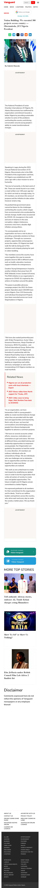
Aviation (6, 839)
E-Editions (19, 7)
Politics (28, 7)
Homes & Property (26, 847)
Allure (6, 837)
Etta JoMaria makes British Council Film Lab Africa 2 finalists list (17, 675)
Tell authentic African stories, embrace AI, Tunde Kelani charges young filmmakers (18, 599)
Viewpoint (24, 873)
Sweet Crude (25, 860)
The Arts (23, 864)
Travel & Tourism (26, 868)
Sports (6, 877)
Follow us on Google (24, 12)
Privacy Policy (26, 816)
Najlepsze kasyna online (10, 823)
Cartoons (24, 866)
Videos (23, 870)
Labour (6, 862)
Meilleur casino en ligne (28, 819)
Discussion (7, 850)
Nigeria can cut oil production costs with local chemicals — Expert (20, 385)
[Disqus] (20, 735)
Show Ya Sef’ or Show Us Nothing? (16, 636)
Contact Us (8, 816)
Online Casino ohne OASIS (11, 819)
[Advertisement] (20, 86)
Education (7, 852)
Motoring (7, 868)
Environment (25, 839)
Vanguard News (9, 2)
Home (6, 7)
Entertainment (25, 837)
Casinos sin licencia (8, 828)
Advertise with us (28, 813)
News (12, 7)
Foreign (23, 843)
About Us (7, 813)
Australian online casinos (28, 823)
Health (23, 845)
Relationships (8, 873)
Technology (25, 862)
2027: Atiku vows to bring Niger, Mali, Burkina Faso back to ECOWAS (20, 400)
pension (23, 854)
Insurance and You (27, 852)
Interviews (7, 860)
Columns (7, 843)
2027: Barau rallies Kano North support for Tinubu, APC (20, 393)
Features (24, 841)
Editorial (7, 847)
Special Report (9, 875)
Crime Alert (7, 845)
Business (7, 841)
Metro (35, 7)
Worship (23, 877)
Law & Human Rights (10, 864)
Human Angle (25, 850)
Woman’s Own (25, 875)
